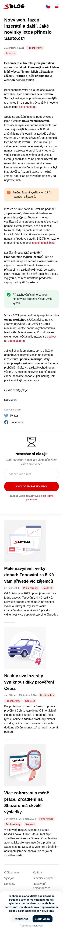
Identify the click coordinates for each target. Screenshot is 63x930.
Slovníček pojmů (43, 878)
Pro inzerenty (35, 47)
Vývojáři (9, 878)
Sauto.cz (10, 53)
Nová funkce (47, 695)
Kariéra (37, 872)
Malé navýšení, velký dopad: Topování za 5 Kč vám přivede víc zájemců (29, 574)
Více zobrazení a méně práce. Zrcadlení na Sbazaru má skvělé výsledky (26, 802)
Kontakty (9, 883)
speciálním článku (43, 242)
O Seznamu (11, 872)
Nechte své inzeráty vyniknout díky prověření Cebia (29, 682)
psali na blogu (27, 106)
